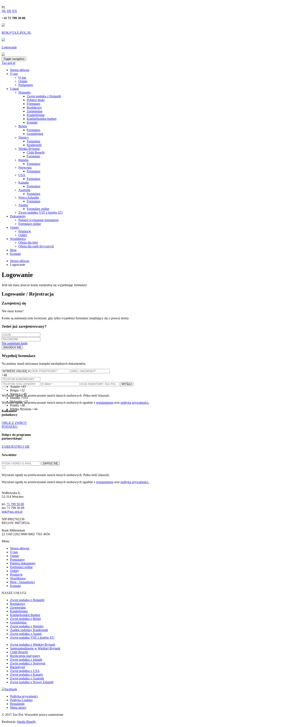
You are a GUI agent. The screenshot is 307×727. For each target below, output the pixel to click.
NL (4, 11)
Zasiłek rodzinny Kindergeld (29, 630)
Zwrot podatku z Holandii (44, 96)
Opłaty (14, 227)
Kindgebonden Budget (25, 615)
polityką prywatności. (135, 482)
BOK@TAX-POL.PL (16, 32)
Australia (24, 190)
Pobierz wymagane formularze (38, 220)
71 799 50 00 (15, 504)
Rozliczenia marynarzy (25, 656)
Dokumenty (18, 216)
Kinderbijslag (35, 115)
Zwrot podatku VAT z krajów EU (40, 212)
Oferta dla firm (28, 242)
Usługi (14, 88)
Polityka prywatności (24, 696)
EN (14, 11)
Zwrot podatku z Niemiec (27, 626)
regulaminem (104, 482)
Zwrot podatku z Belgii (25, 618)
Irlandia (23, 160)
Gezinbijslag (35, 133)
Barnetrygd (17, 667)
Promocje (24, 231)
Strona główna (19, 70)
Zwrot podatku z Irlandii (26, 659)
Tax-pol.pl (8, 63)
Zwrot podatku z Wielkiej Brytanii (32, 644)
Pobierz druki (35, 100)
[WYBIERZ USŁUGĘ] (17, 371)
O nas (14, 73)
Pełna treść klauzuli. (96, 475)
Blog (13, 250)
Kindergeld (34, 145)
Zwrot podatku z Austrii (26, 633)
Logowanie (9, 47)
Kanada (23, 182)
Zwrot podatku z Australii (27, 678)
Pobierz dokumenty (23, 563)
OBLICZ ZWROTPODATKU (14, 424)
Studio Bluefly (26, 721)
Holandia (24, 92)
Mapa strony (18, 707)
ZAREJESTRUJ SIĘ (16, 446)
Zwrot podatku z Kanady (26, 674)
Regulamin (17, 704)
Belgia (22, 126)
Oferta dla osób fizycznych (36, 246)
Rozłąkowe (34, 107)
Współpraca (18, 239)
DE (9, 11)
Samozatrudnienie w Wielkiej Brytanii (35, 648)
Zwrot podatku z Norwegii (27, 663)
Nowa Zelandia (28, 197)
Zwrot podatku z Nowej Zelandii (31, 682)
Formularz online (38, 209)
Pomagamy (25, 85)
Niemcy (23, 137)
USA (21, 175)
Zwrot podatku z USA (25, 671)
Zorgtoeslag (34, 111)
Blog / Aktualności (22, 582)
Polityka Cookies (21, 700)
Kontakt (32, 122)
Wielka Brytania (29, 148)
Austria (23, 205)
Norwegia (25, 167)
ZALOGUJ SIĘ (12, 347)
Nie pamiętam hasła (15, 343)
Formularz (33, 103)
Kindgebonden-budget (41, 118)
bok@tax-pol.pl (12, 511)
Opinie (22, 81)
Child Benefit (35, 152)
